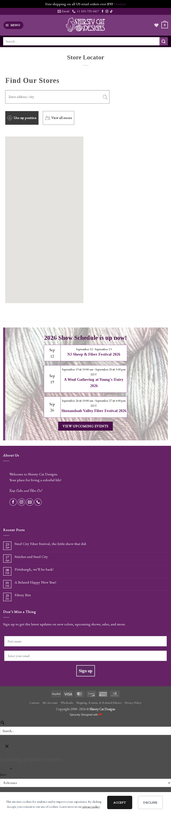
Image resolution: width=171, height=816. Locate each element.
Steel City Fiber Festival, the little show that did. (51, 543)
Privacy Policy (133, 703)
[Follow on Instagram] (107, 11)
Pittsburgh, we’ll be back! (34, 569)
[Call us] (38, 502)
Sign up (85, 671)
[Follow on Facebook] (102, 11)
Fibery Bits (23, 595)
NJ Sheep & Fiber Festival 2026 (93, 354)
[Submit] (164, 41)
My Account (50, 703)
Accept (119, 802)
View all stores (61, 118)
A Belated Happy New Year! (35, 582)
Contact (34, 703)
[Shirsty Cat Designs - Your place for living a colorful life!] (85, 25)
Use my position (25, 118)
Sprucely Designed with (84, 714)
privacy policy (91, 807)
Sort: (3, 774)
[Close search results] (7, 747)
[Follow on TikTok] (111, 11)
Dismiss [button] (120, 3)
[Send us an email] (29, 502)
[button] (14, 25)
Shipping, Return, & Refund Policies (99, 703)
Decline (150, 802)
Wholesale (67, 703)
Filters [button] (10, 769)
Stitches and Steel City (31, 556)
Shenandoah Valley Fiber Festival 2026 (93, 411)
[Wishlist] (156, 25)
